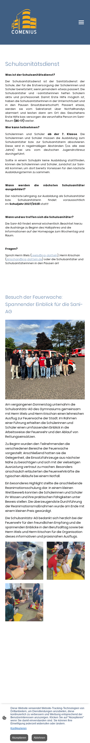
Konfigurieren (18, 728)
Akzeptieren (19, 737)
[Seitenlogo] (24, 22)
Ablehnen (39, 737)
